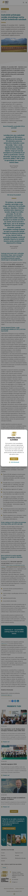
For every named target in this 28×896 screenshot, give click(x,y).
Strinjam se (14, 459)
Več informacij (15, 462)
